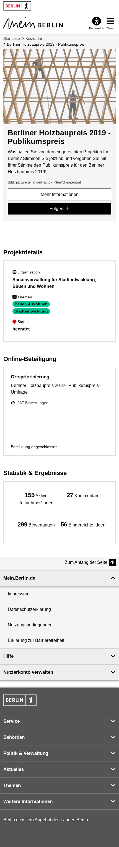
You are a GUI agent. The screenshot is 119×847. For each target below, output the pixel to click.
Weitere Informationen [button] (28, 801)
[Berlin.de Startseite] (20, 700)
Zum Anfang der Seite (86, 562)
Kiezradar (33, 38)
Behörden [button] (14, 737)
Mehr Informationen (60, 194)
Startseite (11, 38)
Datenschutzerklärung (29, 609)
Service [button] (11, 721)
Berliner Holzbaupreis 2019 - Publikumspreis (46, 44)
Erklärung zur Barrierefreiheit (36, 640)
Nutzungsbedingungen (30, 625)
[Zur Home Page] (33, 23)
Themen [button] (12, 785)
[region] (36, 498)
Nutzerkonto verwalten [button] (28, 672)
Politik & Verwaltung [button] (25, 753)
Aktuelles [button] (13, 769)
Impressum (18, 594)
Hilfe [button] (8, 656)
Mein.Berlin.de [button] (19, 578)
